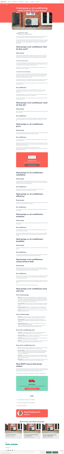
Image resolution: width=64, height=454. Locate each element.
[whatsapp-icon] (12, 450)
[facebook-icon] (8, 450)
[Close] (63, 452)
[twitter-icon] (6, 450)
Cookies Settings (42, 452)
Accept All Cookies (55, 452)
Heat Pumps (3, 4)
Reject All (49, 452)
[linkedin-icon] (10, 450)
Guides (7, 4)
